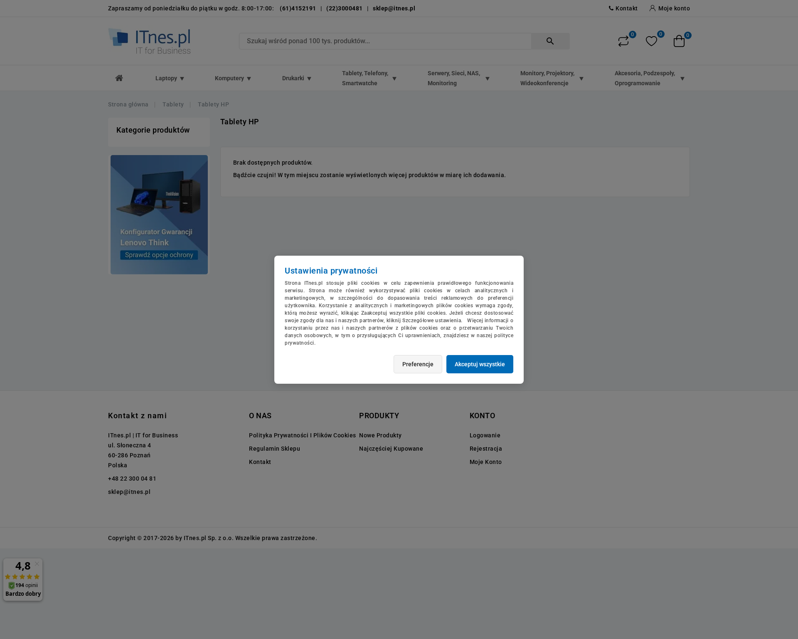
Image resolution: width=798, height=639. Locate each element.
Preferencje (417, 364)
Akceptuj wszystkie (480, 364)
